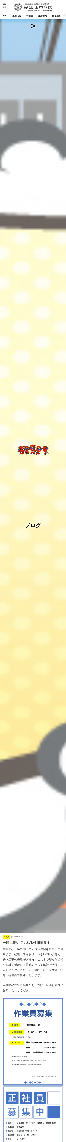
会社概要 (56, 16)
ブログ (6, 937)
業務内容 (16, 16)
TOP (5, 16)
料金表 (29, 16)
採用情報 (42, 16)
